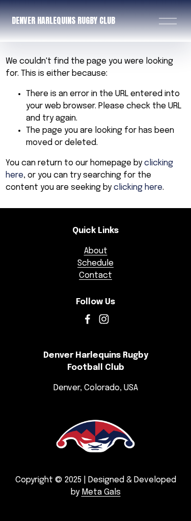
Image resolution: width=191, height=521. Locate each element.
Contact (95, 275)
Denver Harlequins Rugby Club (63, 20)
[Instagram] (104, 319)
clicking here (138, 187)
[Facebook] (88, 319)
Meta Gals (101, 492)
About (95, 251)
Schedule (95, 263)
